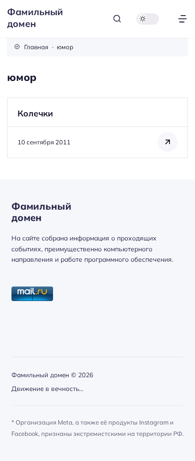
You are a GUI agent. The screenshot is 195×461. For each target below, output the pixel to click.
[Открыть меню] (182, 19)
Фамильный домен (35, 17)
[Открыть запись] (97, 127)
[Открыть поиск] (117, 19)
